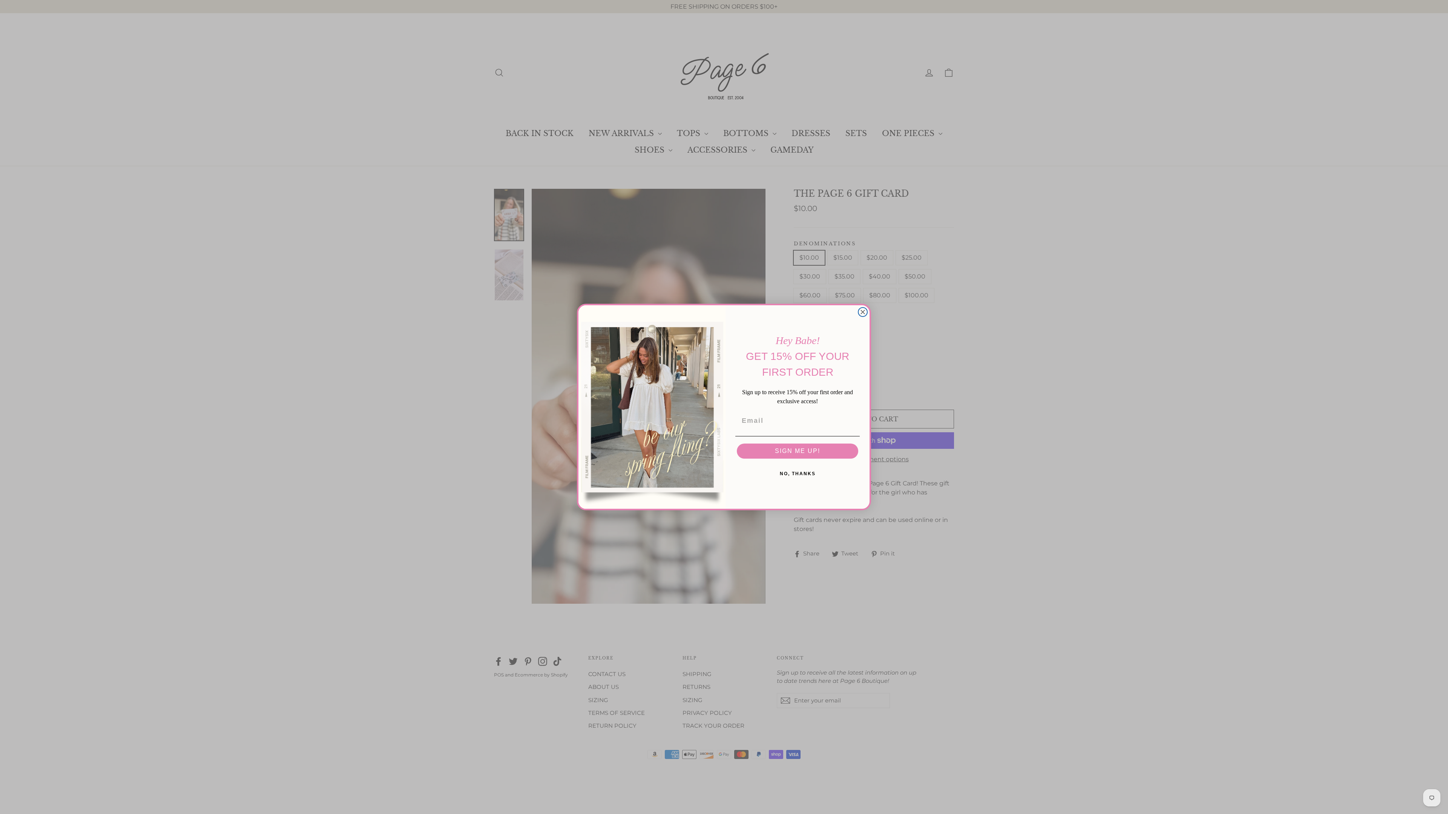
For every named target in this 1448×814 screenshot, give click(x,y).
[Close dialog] (862, 312)
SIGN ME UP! (797, 451)
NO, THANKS (798, 473)
